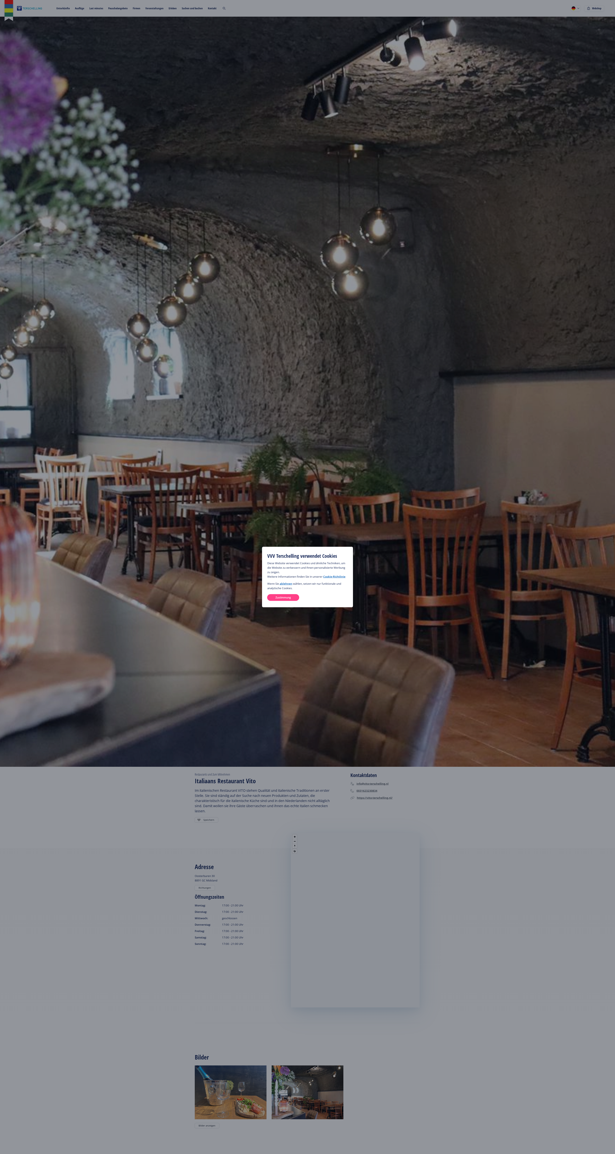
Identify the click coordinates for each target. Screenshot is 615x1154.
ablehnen (286, 583)
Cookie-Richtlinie (334, 576)
